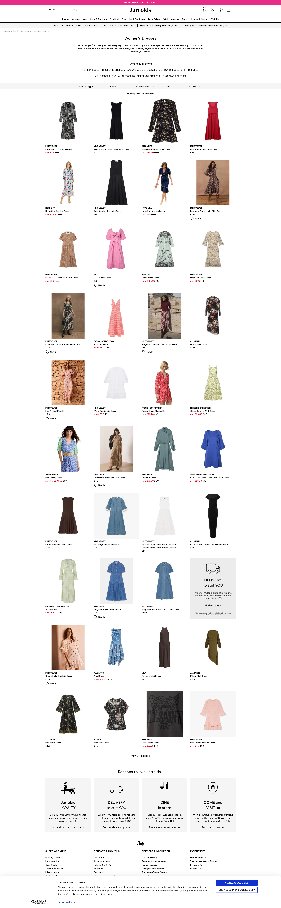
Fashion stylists (149, 865)
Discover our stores (213, 827)
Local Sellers (154, 19)
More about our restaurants (164, 827)
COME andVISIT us (213, 805)
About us (98, 868)
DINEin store (164, 805)
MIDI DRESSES (102, 76)
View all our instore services (155, 876)
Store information (102, 861)
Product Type (86, 86)
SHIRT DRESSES (189, 69)
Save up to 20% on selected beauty (140, 2)
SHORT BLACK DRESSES (146, 76)
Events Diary (196, 868)
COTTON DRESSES (169, 69)
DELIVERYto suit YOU (116, 805)
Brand (113, 86)
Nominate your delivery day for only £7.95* (159, 25)
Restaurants (196, 865)
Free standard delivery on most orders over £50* (76, 25)
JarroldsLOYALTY (68, 805)
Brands (185, 19)
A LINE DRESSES (90, 69)
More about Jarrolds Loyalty (68, 827)
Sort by (192, 86)
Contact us (99, 857)
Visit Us (215, 19)
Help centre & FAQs (103, 865)
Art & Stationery (137, 19)
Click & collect (52, 865)
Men (85, 19)
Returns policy (52, 861)
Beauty (65, 19)
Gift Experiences (171, 19)
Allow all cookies (237, 883)
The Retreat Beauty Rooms (203, 861)
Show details (65, 902)
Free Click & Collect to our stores (119, 25)
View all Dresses (140, 756)
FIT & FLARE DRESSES (113, 69)
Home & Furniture (98, 19)
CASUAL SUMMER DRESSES (142, 69)
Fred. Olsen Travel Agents (154, 872)
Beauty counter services (154, 861)
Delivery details (52, 857)
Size (169, 86)
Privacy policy (52, 872)
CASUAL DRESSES (122, 76)
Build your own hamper (153, 868)
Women (76, 19)
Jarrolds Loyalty (149, 857)
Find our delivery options (116, 827)
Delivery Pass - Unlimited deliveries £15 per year (205, 25)
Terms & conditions (55, 868)
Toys (123, 19)
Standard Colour (141, 86)
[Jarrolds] (140, 9)
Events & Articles (199, 19)
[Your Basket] (228, 9)
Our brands (99, 872)
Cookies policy (52, 876)
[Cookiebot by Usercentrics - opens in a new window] (39, 902)
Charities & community (105, 876)
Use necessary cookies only (237, 889)
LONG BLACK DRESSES (174, 76)
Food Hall (114, 19)
